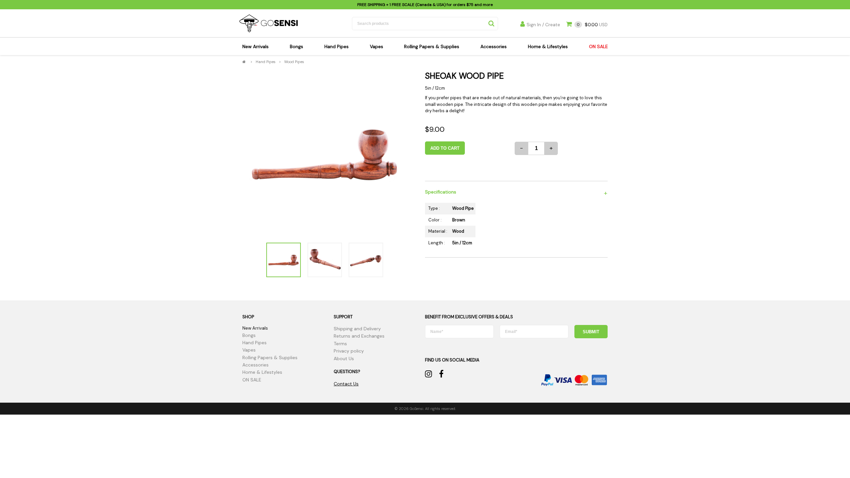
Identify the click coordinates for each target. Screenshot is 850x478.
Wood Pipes (294, 61)
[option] (324, 154)
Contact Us (346, 384)
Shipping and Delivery (357, 329)
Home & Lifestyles (548, 46)
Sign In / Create (543, 25)
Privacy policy (349, 351)
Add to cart (445, 148)
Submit (591, 331)
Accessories (493, 46)
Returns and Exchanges (359, 336)
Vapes (376, 46)
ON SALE (598, 46)
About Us (344, 358)
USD (592, 25)
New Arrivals (255, 46)
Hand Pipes (336, 46)
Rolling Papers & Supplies (431, 46)
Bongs (296, 46)
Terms (340, 344)
